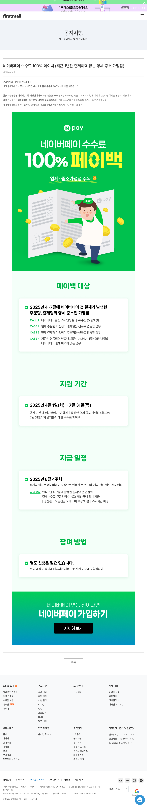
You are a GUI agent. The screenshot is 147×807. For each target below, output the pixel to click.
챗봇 (140, 800)
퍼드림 (6, 704)
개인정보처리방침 (36, 779)
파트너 (6, 708)
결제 (5, 734)
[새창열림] (137, 787)
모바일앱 (7, 755)
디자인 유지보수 (116, 704)
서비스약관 (54, 779)
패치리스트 (79, 755)
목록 (73, 662)
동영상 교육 (79, 759)
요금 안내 (78, 692)
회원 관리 (42, 700)
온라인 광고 (43, 734)
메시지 (6, 738)
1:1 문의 (77, 734)
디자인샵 (113, 700)
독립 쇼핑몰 (8, 696)
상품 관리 (42, 692)
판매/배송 (7, 742)
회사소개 (7, 779)
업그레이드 (79, 742)
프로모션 (42, 713)
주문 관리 (42, 696)
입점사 (41, 708)
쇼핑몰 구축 (114, 692)
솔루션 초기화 (80, 746)
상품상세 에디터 (10, 759)
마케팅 (6, 746)
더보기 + (125, 8)
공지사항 (78, 738)
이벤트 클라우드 (81, 751)
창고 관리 (42, 721)
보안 (5, 751)
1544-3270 (126, 728)
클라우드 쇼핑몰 (10, 692)
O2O (40, 717)
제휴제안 (79, 779)
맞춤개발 (113, 696)
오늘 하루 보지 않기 (138, 8)
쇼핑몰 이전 (8, 700)
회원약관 (20, 779)
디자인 (41, 704)
